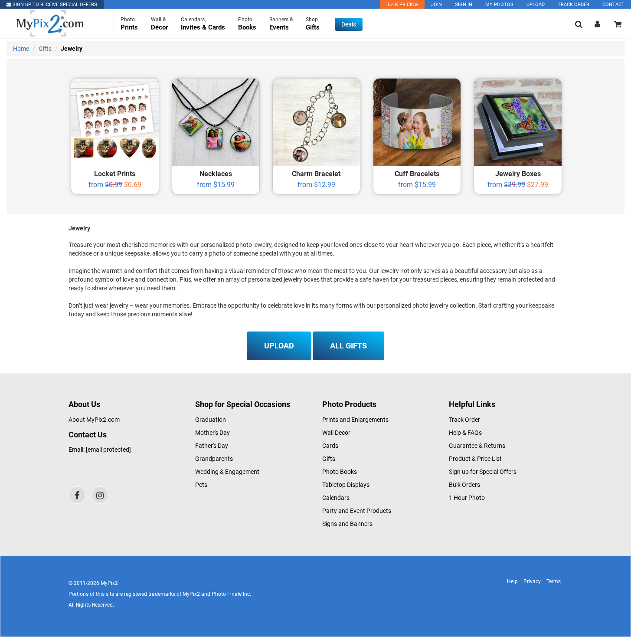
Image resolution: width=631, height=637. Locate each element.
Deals (348, 24)
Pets (201, 484)
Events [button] (281, 23)
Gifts (45, 48)
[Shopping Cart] (617, 24)
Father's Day (211, 445)
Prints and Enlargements (355, 419)
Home (21, 48)
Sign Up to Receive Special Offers (54, 4)
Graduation (210, 419)
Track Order (573, 4)
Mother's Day (212, 432)
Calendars (336, 497)
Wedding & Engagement (227, 471)
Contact (613, 4)
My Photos (499, 4)
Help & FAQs (465, 432)
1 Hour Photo (467, 497)
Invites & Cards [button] (203, 23)
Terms (553, 581)
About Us (84, 404)
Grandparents (214, 458)
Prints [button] (129, 23)
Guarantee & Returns (477, 445)
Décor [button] (159, 23)
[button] (578, 24)
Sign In (463, 4)
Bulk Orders (464, 484)
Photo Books (339, 471)
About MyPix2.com (94, 419)
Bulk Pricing (402, 4)
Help (512, 581)
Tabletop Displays (345, 484)
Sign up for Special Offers (483, 471)
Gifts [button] (313, 23)
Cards (330, 445)
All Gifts (348, 345)
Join (436, 4)
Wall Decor (336, 432)
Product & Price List (475, 458)
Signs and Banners (347, 523)
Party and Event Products (356, 510)
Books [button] (247, 23)
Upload (535, 4)
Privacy (532, 581)
